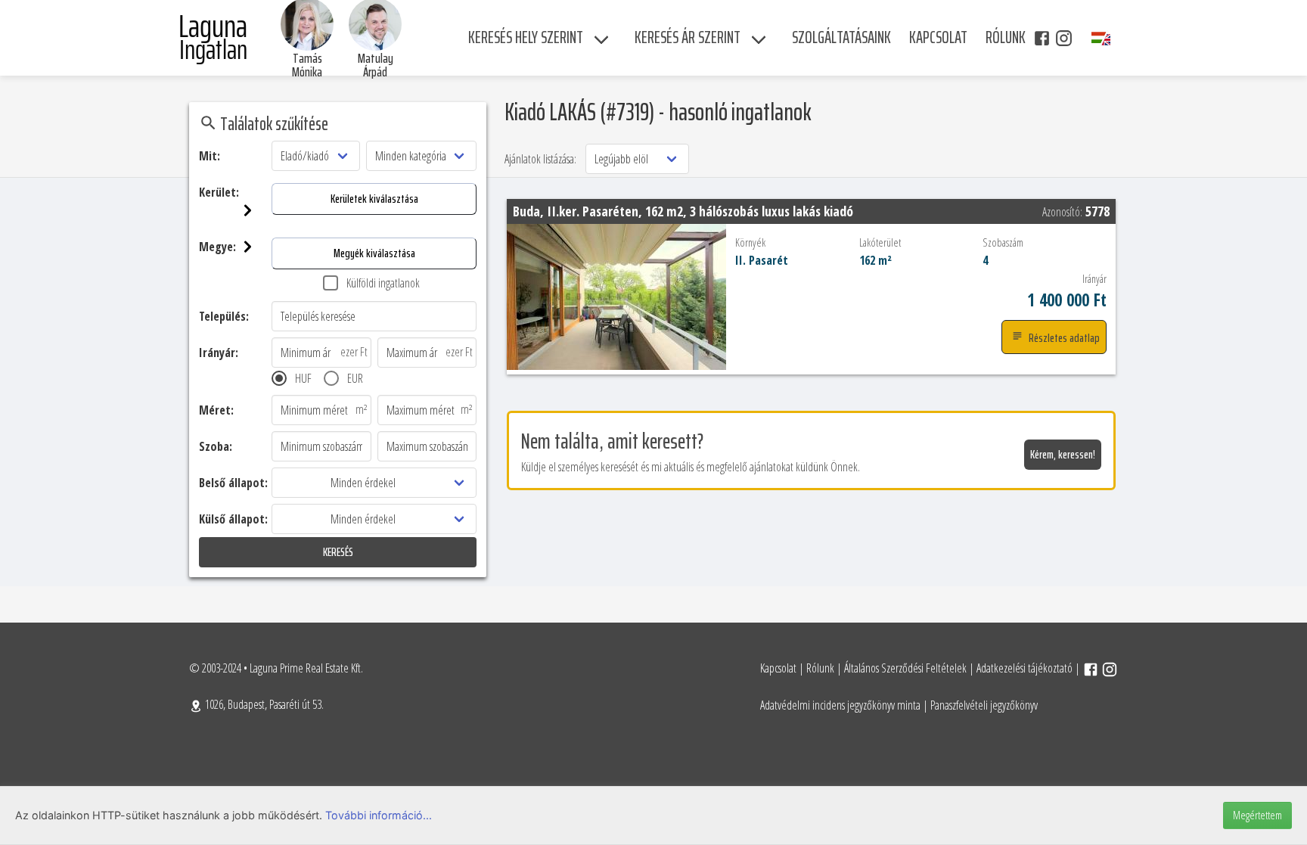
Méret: (216, 410)
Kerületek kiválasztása (374, 198)
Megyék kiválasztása (374, 253)
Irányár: (218, 352)
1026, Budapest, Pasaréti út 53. (263, 704)
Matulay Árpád (375, 65)
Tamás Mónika (307, 65)
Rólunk (820, 668)
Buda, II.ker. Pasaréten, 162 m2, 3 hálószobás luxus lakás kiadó (683, 211)
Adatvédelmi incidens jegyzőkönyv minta (840, 705)
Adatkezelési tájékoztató (1024, 668)
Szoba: (215, 446)
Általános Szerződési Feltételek (905, 668)
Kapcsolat (778, 668)
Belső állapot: (233, 482)
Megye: (217, 246)
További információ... (378, 815)
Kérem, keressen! (1062, 454)
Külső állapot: (233, 519)
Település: (224, 316)
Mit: (209, 156)
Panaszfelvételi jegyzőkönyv (984, 705)
